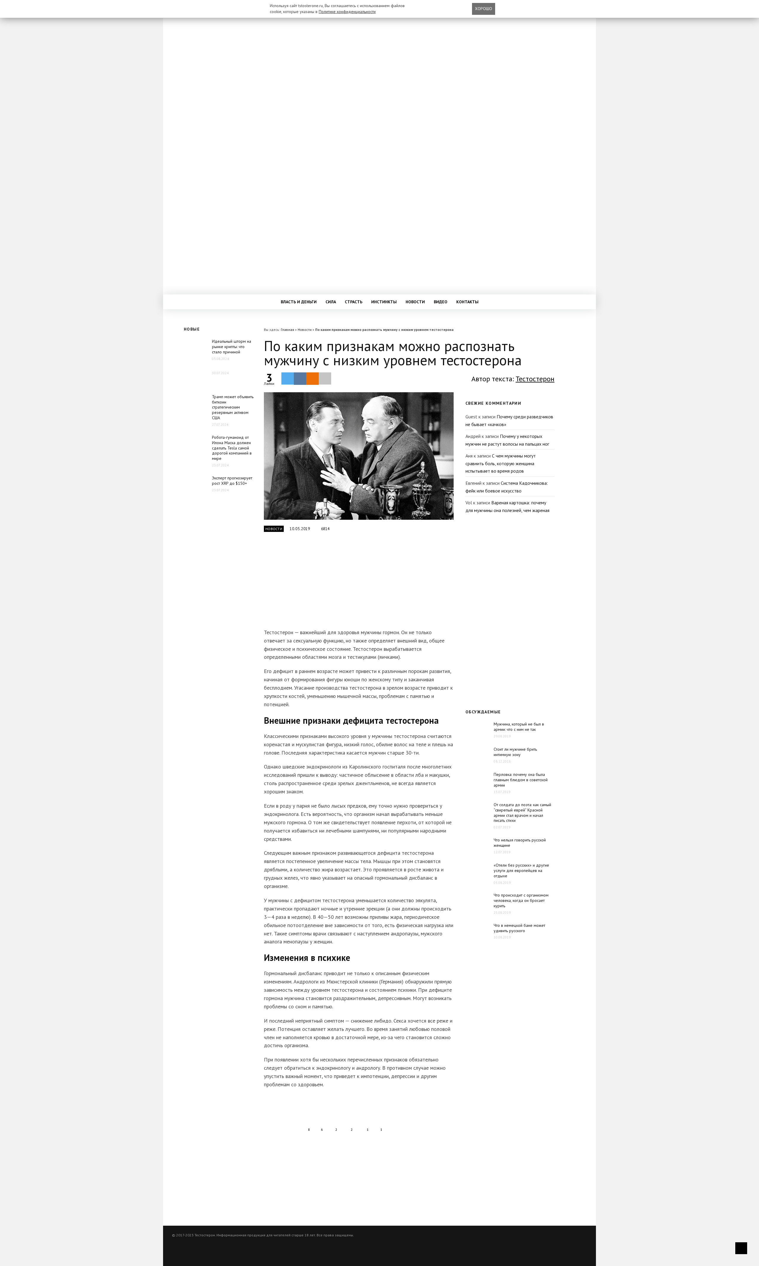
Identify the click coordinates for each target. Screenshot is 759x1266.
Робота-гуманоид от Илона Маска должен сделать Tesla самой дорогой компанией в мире (232, 448)
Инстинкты (384, 301)
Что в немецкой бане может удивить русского (519, 928)
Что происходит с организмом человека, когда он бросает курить (521, 900)
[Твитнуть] (287, 378)
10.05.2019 (300, 528)
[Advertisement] (357, 583)
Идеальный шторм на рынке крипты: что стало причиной (231, 347)
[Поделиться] (300, 378)
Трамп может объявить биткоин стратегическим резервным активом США (232, 407)
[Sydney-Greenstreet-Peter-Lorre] (359, 456)
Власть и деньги (299, 301)
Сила (331, 301)
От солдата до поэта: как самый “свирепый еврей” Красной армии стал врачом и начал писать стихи (522, 812)
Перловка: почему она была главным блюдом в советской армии (521, 780)
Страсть (353, 301)
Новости (415, 301)
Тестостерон (535, 378)
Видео (440, 301)
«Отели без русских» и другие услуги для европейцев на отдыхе (521, 870)
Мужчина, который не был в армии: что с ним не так (519, 726)
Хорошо (483, 8)
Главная (287, 329)
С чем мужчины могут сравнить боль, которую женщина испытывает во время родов (500, 463)
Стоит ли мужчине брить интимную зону (515, 752)
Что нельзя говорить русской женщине (520, 842)
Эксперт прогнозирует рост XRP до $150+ (232, 480)
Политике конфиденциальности (347, 11)
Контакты (467, 301)
